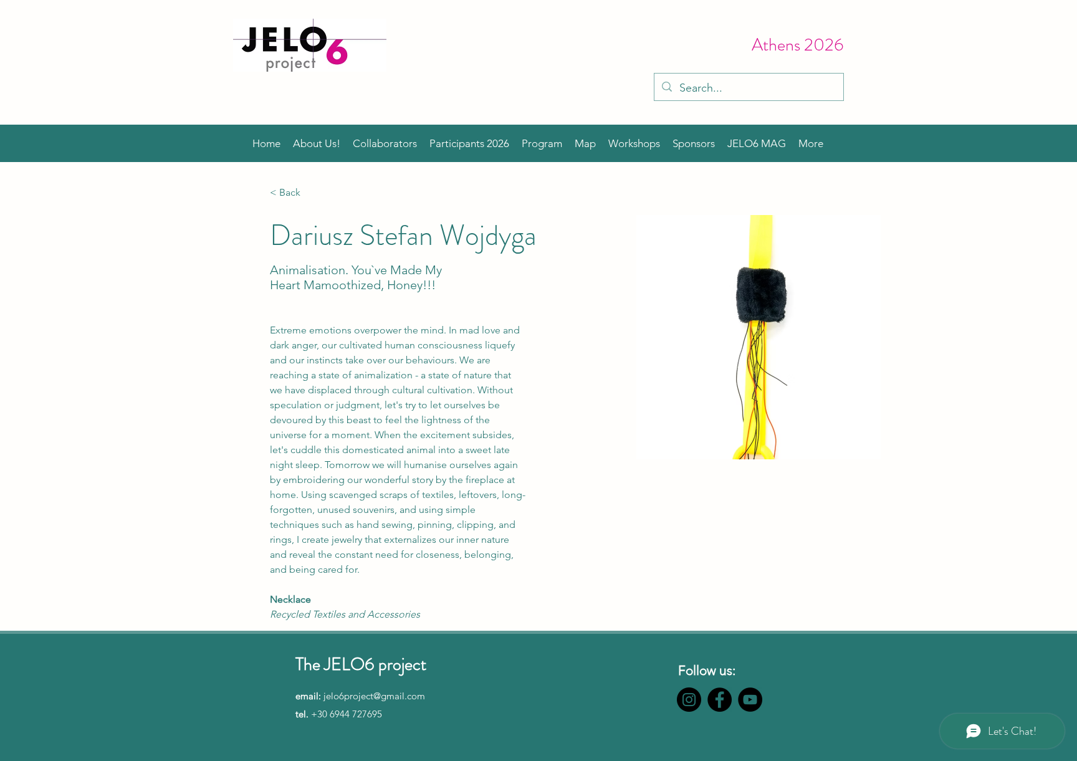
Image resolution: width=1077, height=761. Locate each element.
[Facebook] (719, 699)
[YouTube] (750, 699)
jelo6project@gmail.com (374, 696)
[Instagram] (689, 699)
